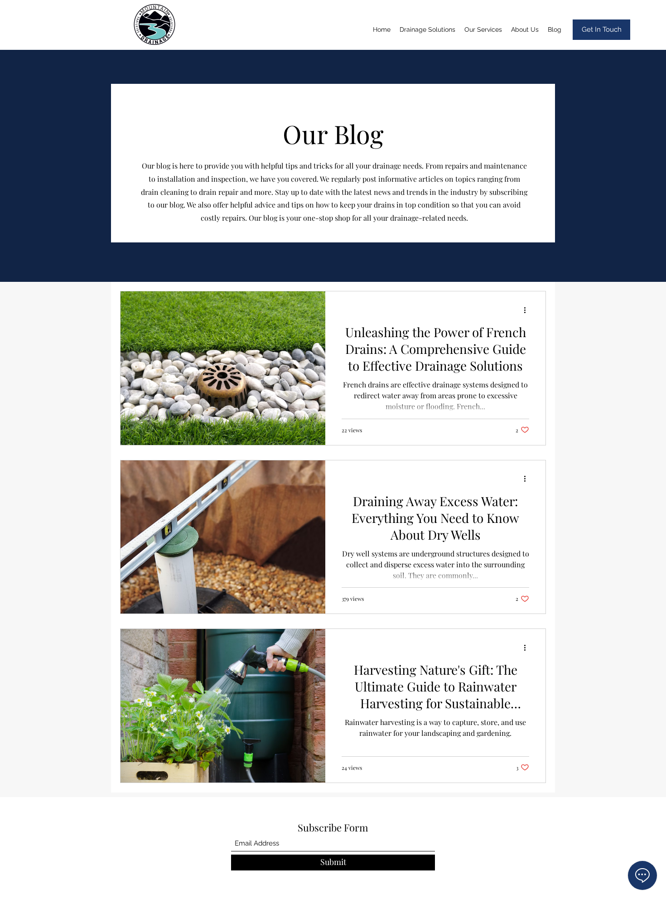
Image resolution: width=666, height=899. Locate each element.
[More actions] (527, 309)
